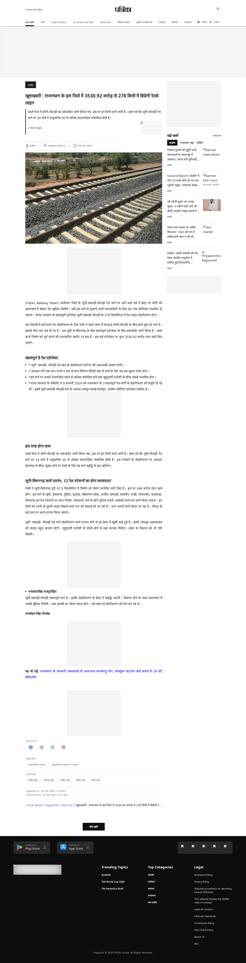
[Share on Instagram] (63, 747)
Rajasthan (52, 805)
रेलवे (28, 488)
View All (217, 135)
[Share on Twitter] (41, 747)
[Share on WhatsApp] (52, 747)
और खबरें (93, 827)
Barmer (67, 805)
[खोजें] (218, 9)
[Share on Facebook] (30, 747)
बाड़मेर (30, 85)
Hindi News (34, 805)
